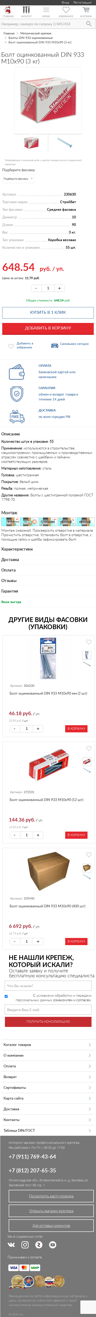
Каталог (26, 16)
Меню (46, 16)
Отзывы (9, 581)
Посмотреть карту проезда (51, 1196)
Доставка (10, 560)
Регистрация (82, 2)
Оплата (8, 570)
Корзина (86, 16)
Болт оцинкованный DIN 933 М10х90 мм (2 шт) (48, 693)
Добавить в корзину (48, 328)
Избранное (66, 16)
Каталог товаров (17, 1045)
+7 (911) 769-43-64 (32, 1157)
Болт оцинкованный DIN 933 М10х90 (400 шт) (47, 906)
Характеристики (17, 549)
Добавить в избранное (25, 345)
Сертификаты (15, 1087)
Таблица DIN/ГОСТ (19, 1130)
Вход (65, 2)
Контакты (12, 1120)
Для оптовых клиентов (51, 1225)
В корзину (76, 728)
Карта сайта (13, 1098)
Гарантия (9, 591)
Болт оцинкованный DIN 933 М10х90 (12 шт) (46, 800)
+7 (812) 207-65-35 (32, 1171)
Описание (10, 434)
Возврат (10, 1077)
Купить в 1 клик (48, 313)
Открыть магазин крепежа (51, 1210)
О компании (13, 1055)
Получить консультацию (48, 1021)
